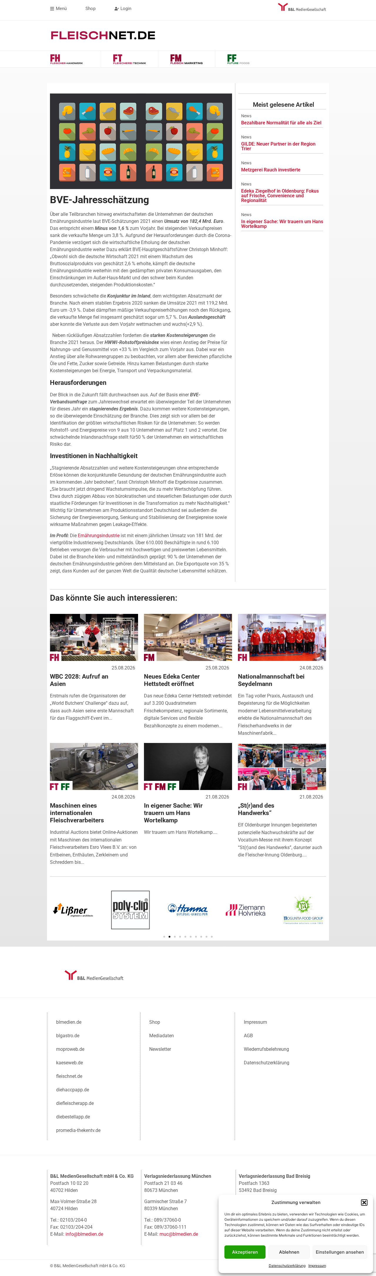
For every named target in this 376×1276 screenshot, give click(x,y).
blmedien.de (68, 1022)
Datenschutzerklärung (287, 1265)
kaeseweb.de (69, 1062)
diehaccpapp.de (72, 1090)
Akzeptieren (245, 1252)
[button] (364, 1202)
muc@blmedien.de (179, 1234)
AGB (248, 1035)
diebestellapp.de (73, 1117)
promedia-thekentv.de (78, 1130)
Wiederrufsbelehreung (266, 1049)
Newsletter (160, 1049)
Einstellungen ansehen (340, 1252)
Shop (154, 1022)
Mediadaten (161, 1035)
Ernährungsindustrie (99, 535)
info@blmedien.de (84, 1234)
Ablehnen (289, 1252)
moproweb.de (70, 1049)
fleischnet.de (69, 1076)
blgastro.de (67, 1035)
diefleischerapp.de (75, 1103)
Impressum (317, 1265)
